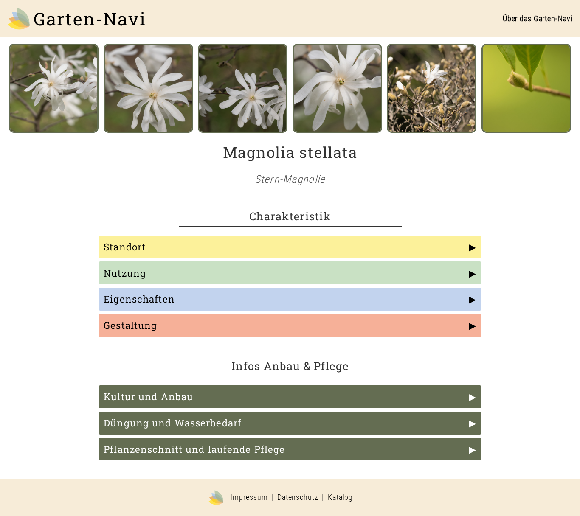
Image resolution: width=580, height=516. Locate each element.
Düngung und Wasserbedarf (173, 423)
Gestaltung (130, 325)
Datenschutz (297, 497)
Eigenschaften (139, 299)
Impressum (249, 497)
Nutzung (125, 273)
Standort (125, 247)
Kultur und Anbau (148, 396)
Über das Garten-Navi (538, 18)
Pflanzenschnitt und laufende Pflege (194, 449)
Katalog (340, 497)
